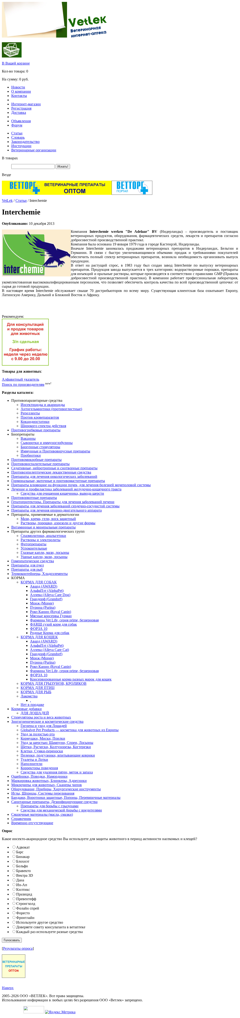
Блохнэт (22, 861)
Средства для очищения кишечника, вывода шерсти (62, 493)
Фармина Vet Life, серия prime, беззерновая (64, 620)
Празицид (24, 894)
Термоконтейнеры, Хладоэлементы (39, 574)
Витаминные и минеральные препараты (43, 527)
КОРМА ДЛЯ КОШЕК (39, 637)
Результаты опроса (18, 948)
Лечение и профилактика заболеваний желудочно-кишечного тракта (66, 489)
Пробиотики (31, 455)
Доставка (18, 113)
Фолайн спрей (27, 908)
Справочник (21, 819)
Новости (18, 87)
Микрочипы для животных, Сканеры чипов (46, 785)
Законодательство (25, 142)
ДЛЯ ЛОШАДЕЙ (35, 713)
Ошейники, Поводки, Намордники (39, 776)
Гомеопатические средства (32, 561)
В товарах (10, 158)
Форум (16, 125)
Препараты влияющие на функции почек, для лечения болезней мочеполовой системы (81, 485)
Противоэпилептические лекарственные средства (51, 472)
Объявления (21, 121)
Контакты (19, 96)
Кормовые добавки (26, 709)
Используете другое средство (39, 922)
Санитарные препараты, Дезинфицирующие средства (54, 802)
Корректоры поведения (39, 768)
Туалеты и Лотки (34, 760)
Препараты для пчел (27, 565)
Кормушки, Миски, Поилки (43, 738)
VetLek (7, 201)
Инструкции (21, 146)
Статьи (16, 133)
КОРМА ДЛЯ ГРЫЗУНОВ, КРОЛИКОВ (53, 683)
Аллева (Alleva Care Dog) (50, 595)
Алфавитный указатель (20, 379)
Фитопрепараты (33, 544)
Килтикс (23, 890)
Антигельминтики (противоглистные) (51, 409)
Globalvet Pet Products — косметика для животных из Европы (70, 730)
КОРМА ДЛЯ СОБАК (39, 582)
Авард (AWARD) (43, 586)
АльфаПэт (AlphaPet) (47, 591)
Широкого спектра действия (43, 426)
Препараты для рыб (27, 569)
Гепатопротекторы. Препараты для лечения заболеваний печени (62, 502)
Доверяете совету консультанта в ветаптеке (50, 927)
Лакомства (29, 696)
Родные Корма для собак (49, 633)
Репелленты (30, 413)
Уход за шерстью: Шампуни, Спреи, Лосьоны (57, 743)
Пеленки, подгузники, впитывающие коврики (58, 755)
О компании (21, 91)
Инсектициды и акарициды (43, 405)
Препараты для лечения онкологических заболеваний (54, 476)
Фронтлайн (25, 918)
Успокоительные (34, 548)
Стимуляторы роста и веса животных (41, 717)
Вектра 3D (24, 875)
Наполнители (31, 764)
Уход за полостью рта (38, 734)
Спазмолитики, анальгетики (43, 536)
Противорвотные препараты (34, 498)
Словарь (18, 137)
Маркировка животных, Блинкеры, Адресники (49, 781)
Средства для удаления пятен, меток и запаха (57, 772)
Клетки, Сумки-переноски (42, 751)
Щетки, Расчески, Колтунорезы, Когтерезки (56, 747)
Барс (19, 852)
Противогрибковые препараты (35, 430)
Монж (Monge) (42, 603)
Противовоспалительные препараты (40, 464)
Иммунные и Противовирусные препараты (55, 451)
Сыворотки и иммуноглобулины (47, 443)
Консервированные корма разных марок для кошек (71, 679)
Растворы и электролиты (40, 540)
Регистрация (21, 108)
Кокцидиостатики (35, 422)
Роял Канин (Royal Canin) (50, 612)
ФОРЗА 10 (38, 629)
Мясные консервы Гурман (51, 616)
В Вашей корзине (16, 63)
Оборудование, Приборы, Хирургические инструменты (56, 789)
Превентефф (26, 899)
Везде (6, 175)
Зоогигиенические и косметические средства (47, 721)
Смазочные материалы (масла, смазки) (42, 814)
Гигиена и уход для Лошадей (44, 726)
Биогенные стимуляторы (40, 447)
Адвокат (23, 847)
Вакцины (28, 438)
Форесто (23, 913)
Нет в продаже (32, 705)
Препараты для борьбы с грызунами (50, 806)
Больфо (22, 866)
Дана (20, 880)
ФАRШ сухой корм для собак (53, 624)
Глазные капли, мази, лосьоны (45, 553)
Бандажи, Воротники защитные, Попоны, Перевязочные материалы (65, 798)
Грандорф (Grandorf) (46, 599)
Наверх (8, 988)
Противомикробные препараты (36, 460)
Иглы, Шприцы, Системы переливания (42, 793)
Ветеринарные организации (33, 150)
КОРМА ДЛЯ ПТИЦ (38, 688)
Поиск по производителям (23, 385)
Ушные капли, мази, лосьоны (44, 557)
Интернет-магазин (26, 104)
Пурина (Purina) (42, 607)
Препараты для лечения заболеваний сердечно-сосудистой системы (65, 506)
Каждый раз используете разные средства (49, 932)
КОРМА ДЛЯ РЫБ (36, 692)
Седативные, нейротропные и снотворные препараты (54, 468)
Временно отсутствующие (32, 823)
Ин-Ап (21, 885)
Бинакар (23, 857)
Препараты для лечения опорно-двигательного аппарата (56, 510)
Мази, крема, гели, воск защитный (48, 519)
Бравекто (23, 871)
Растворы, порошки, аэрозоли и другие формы (58, 523)
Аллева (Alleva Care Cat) (49, 650)
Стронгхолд (25, 904)
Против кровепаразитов (40, 417)
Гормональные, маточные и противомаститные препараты (58, 481)
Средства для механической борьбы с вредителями (61, 810)
